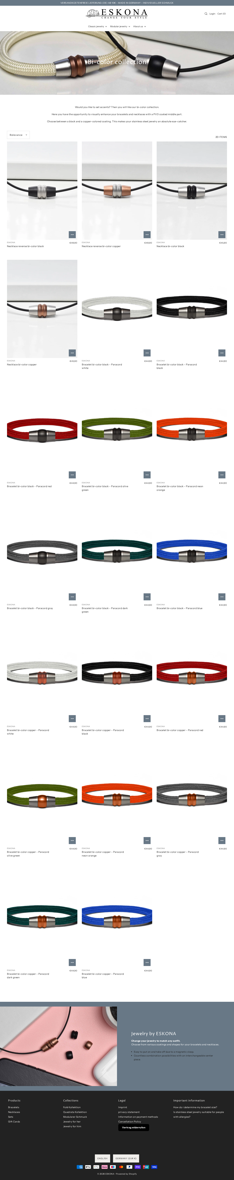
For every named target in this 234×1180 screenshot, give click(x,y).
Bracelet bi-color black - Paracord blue (179, 608)
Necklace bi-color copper (22, 364)
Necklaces (14, 1112)
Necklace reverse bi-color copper (101, 246)
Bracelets (13, 1107)
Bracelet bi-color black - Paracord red (29, 486)
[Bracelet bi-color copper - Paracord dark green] (42, 918)
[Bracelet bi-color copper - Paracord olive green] (42, 796)
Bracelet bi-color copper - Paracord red (180, 730)
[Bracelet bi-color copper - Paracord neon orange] (117, 796)
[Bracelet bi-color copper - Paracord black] (117, 674)
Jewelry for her (72, 1121)
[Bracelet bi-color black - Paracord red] (42, 431)
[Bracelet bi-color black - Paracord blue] (192, 553)
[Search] (206, 13)
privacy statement (129, 1112)
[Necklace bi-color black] (192, 190)
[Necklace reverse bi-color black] (42, 190)
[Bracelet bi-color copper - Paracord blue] (117, 918)
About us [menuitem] (138, 26)
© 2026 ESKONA (105, 1174)
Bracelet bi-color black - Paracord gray (30, 608)
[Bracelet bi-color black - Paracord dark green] (117, 553)
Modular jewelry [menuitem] (119, 26)
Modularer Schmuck (75, 1116)
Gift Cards (14, 1121)
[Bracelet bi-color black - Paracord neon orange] (192, 431)
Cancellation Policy (129, 1121)
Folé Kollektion (72, 1107)
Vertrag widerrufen (133, 1127)
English (102, 1158)
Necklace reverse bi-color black (25, 246)
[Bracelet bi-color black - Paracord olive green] (117, 431)
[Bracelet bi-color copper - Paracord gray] (192, 796)
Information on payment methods (138, 1116)
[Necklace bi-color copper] (42, 309)
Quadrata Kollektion (75, 1112)
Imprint (122, 1107)
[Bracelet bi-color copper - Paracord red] (192, 674)
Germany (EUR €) (126, 1158)
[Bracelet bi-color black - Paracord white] (117, 309)
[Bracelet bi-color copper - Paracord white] (42, 674)
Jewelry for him (72, 1126)
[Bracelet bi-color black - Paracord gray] (42, 553)
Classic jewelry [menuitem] (96, 26)
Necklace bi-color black (170, 246)
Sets (10, 1116)
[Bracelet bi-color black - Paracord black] (192, 309)
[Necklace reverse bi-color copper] (117, 190)
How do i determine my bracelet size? (195, 1107)
